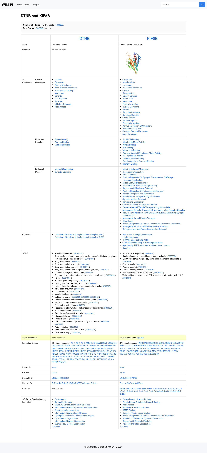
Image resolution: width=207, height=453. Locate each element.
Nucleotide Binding (130, 139)
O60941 (86, 383)
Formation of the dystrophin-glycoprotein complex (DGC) (79, 234)
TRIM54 (70, 359)
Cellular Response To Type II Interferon (139, 204)
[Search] (202, 4)
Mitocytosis (127, 220)
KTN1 (160, 345)
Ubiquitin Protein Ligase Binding (136, 412)
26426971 (76, 261)
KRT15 (110, 348)
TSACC (78, 359)
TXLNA (85, 359)
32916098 (126, 261)
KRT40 (90, 351)
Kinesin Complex (129, 95)
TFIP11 (104, 356)
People (36, 4)
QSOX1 (140, 337)
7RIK (127, 391)
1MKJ (127, 388)
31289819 (110, 275)
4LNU (155, 388)
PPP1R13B (102, 353)
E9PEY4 (79, 383)
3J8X (139, 388)
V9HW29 (138, 383)
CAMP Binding (128, 410)
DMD (54, 348)
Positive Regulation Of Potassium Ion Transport (143, 190)
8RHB (163, 391)
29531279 (79, 288)
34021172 (78, 253)
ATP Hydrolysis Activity (132, 155)
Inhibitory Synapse (63, 104)
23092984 (172, 256)
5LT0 (160, 388)
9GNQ (122, 393)
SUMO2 (152, 351)
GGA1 (82, 348)
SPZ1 (90, 356)
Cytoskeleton (128, 93)
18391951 (66, 277)
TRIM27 (55, 359)
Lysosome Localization (132, 180)
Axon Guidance (129, 174)
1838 (54, 367)
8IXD (142, 391)
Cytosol (125, 90)
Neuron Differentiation (64, 169)
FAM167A (69, 348)
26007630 (76, 296)
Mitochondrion (128, 82)
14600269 (59, 24)
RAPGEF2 (175, 348)
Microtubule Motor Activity (133, 142)
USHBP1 (93, 359)
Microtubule (127, 98)
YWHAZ (147, 353)
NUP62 (62, 353)
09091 (54, 372)
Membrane (59, 93)
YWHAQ (139, 353)
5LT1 (165, 388)
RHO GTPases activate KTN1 (135, 239)
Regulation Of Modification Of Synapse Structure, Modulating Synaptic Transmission (153, 214)
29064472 (148, 253)
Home (19, 4)
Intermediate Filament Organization (70, 421)
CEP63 (98, 345)
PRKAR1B (111, 353)
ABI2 (78, 342)
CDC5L (162, 342)
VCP (105, 359)
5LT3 (175, 388)
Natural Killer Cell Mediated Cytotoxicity (139, 185)
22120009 (85, 296)
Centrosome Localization (133, 201)
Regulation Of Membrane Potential (137, 188)
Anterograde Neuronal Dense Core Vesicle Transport (145, 226)
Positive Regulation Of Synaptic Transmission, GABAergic (148, 177)
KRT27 (55, 351)
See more (56, 426)
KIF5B (152, 38)
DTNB (84, 38)
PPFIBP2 (92, 353)
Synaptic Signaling (63, 171)
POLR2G (138, 348)
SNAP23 (137, 351)
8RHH (168, 391)
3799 (122, 367)
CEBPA (174, 342)
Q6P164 (130, 383)
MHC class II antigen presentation (137, 234)
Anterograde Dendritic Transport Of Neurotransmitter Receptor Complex (153, 209)
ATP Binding (127, 147)
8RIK (174, 391)
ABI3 (83, 342)
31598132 (75, 332)
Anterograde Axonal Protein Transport (138, 218)
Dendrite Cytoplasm (131, 112)
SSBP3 (97, 356)
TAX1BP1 (167, 351)
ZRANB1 (62, 361)
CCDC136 (112, 342)
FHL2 (122, 345)
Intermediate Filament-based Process (71, 412)
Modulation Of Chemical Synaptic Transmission (143, 418)
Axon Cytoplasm (129, 133)
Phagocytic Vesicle (130, 123)
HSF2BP (142, 345)
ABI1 (73, 342)
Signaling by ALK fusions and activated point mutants (146, 245)
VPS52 (111, 359)
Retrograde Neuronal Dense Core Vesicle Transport (144, 229)
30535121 (76, 294)
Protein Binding (61, 139)
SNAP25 (145, 351)
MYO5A (180, 345)
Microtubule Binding (131, 150)
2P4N (133, 388)
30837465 (141, 264)
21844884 (108, 307)
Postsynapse (60, 106)
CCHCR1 (84, 345)
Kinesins (126, 247)
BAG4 (146, 342)
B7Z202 (55, 383)
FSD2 (76, 348)
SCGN (129, 351)
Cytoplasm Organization (133, 171)
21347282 (74, 291)
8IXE (147, 391)
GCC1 (127, 345)
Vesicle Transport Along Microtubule (138, 193)
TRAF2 (111, 356)
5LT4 (179, 388)
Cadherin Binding (129, 163)
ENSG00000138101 (60, 377)
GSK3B (134, 345)
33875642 (94, 296)
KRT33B (69, 351)
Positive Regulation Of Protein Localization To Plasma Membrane (151, 223)
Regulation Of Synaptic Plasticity (137, 421)
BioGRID (39, 28)
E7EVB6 (71, 383)
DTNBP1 (60, 348)
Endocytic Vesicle (130, 104)
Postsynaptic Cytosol (131, 128)
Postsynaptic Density (64, 90)
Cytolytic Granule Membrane (134, 131)
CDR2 (167, 342)
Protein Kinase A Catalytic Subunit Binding (141, 401)
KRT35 (76, 351)
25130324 (84, 280)
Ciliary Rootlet (128, 117)
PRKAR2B (165, 348)
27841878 (141, 266)
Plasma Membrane (63, 84)
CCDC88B (75, 345)
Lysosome (126, 84)
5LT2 (170, 388)
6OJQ (122, 391)
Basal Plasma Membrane (66, 87)
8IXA (132, 391)
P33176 (123, 383)
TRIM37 (62, 359)
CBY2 (104, 342)
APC (141, 342)
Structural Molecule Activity (67, 410)
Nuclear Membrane (130, 106)
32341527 (89, 272)
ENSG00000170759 (128, 377)
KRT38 (83, 351)
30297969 (74, 318)
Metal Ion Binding (62, 144)
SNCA (64, 356)
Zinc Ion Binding (62, 142)
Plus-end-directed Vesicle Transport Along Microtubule (146, 207)
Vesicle (125, 109)
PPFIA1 (83, 353)
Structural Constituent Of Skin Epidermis (72, 404)
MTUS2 (113, 351)
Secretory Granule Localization (135, 407)
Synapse (58, 101)
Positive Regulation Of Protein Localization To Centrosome (148, 415)
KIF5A (97, 348)
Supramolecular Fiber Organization (70, 423)
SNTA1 (70, 356)
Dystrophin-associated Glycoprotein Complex (74, 415)
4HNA (149, 388)
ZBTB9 (55, 361)
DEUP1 (112, 345)
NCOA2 (123, 348)
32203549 (76, 315)
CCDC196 (56, 345)
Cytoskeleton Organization (66, 418)
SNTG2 (84, 356)
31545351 (81, 305)
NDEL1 (55, 353)
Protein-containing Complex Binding (138, 161)
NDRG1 (130, 348)
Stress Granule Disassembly (135, 182)
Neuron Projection (130, 120)
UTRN (100, 359)
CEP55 (92, 345)
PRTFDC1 (56, 356)
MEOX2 (172, 345)
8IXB (137, 391)
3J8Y (144, 388)
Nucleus (58, 79)
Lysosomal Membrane (132, 87)
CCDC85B (65, 345)
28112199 (89, 258)
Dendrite (58, 95)
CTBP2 (105, 345)
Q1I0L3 (94, 383)
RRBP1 (123, 351)
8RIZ (179, 391)
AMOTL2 (89, 342)
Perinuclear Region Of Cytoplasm (137, 125)
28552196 (105, 321)
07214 (122, 372)
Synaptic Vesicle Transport (134, 199)
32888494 (91, 283)
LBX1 (166, 345)
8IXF (152, 391)
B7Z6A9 (62, 383)
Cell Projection (61, 98)
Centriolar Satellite (130, 114)
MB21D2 (105, 351)
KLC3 (155, 345)
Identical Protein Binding (133, 158)
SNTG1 (77, 356)
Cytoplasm (59, 82)
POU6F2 (75, 353)
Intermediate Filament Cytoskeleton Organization (76, 407)
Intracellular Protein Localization (136, 423)
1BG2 (122, 388)
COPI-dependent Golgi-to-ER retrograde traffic (142, 242)
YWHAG (131, 353)
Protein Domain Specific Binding (136, 399)
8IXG (157, 391)
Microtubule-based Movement (135, 169)
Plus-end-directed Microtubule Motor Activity (141, 152)
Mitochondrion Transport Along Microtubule (141, 196)
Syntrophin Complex (63, 401)
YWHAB (123, 353)
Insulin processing (130, 237)
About (27, 4)
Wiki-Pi (7, 4)
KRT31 (61, 351)
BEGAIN (98, 342)
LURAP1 (97, 351)
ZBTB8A (155, 353)
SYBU (159, 351)
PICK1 (68, 353)
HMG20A (90, 348)
